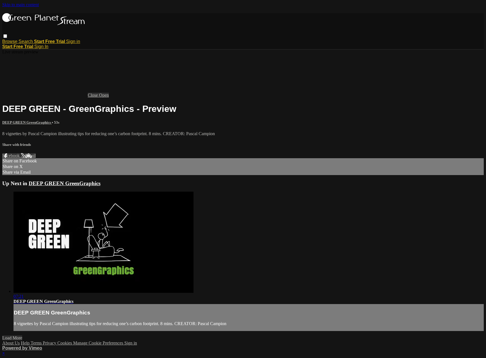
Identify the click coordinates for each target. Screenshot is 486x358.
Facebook (11, 155)
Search (26, 41)
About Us (11, 343)
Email (30, 155)
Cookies (65, 343)
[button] (5, 36)
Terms (37, 343)
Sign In (41, 46)
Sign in (73, 41)
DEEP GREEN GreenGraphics (27, 122)
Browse (10, 41)
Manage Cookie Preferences (98, 343)
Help (26, 343)
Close (93, 95)
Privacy (50, 343)
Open (104, 95)
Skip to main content (20, 4)
